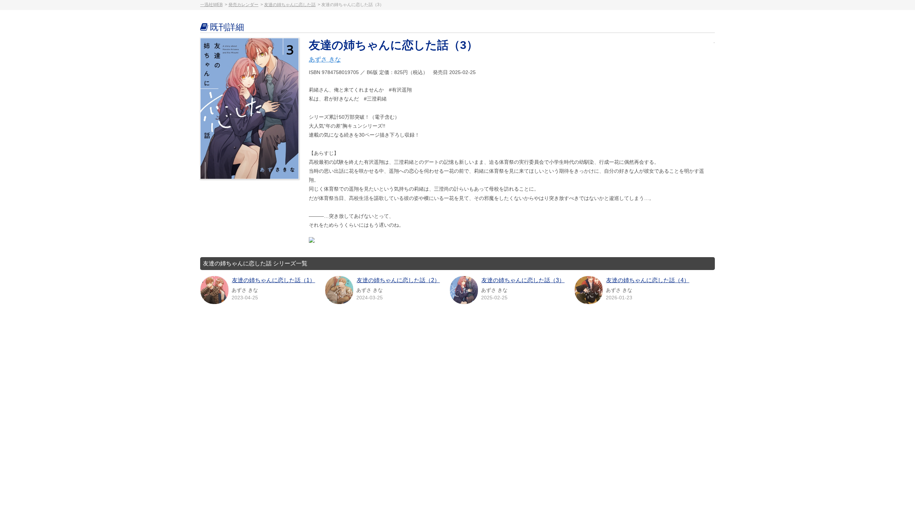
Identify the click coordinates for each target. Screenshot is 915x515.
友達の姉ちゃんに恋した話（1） (273, 280)
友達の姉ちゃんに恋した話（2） (398, 280)
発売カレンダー (243, 4)
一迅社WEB (211, 4)
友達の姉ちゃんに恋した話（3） (523, 280)
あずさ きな (325, 59)
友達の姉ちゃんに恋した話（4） (647, 280)
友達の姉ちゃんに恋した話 (290, 4)
